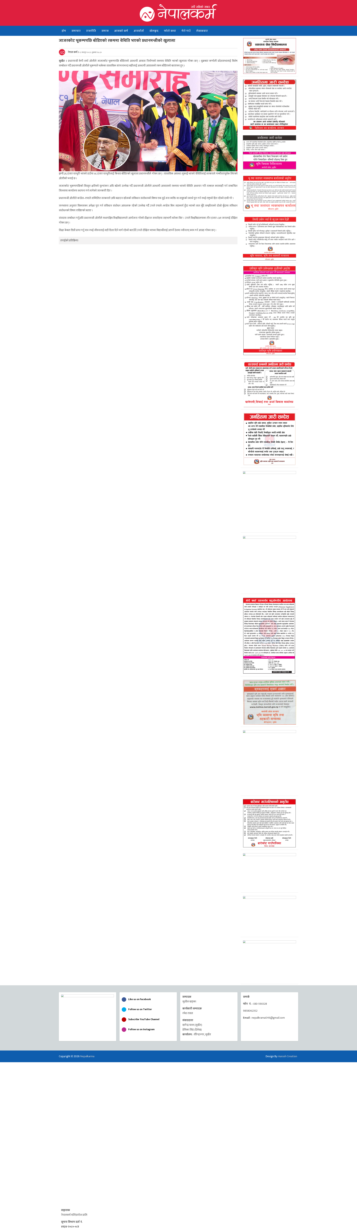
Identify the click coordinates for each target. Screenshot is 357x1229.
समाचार (76, 31)
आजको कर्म (121, 31)
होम (64, 31)
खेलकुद (153, 31)
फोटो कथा (170, 31)
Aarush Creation (287, 1056)
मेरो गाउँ (186, 31)
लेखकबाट (202, 31)
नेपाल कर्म (72, 52)
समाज (105, 31)
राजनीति (91, 31)
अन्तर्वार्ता (139, 31)
